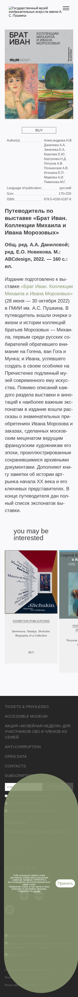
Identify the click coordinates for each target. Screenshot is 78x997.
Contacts (15, 766)
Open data (16, 756)
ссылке (36, 891)
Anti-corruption (23, 747)
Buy (39, 130)
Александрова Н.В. (58, 140)
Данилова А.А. (55, 145)
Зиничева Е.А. (54, 149)
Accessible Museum (26, 716)
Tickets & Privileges (27, 707)
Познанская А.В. (56, 168)
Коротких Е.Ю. (54, 154)
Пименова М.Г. (55, 182)
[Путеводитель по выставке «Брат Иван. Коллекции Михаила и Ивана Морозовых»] (39, 74)
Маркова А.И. (54, 177)
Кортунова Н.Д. (55, 159)
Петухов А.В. (53, 163)
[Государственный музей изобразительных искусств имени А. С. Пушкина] (36, 15)
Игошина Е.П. (54, 172)
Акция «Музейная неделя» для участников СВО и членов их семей (37, 731)
